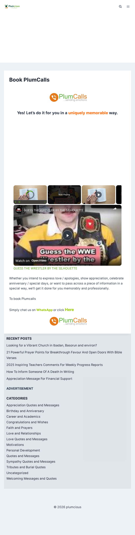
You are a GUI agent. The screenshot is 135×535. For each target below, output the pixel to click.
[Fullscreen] (45, 202)
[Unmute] (19, 202)
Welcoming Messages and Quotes (31, 478)
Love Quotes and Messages (26, 439)
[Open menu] (128, 6)
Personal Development (23, 450)
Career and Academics (23, 416)
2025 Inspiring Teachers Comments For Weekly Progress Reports (54, 365)
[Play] (15, 202)
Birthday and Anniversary (25, 411)
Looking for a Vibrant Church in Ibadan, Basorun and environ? (51, 345)
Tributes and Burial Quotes (26, 467)
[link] (18, 210)
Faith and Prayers (19, 428)
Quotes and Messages (22, 456)
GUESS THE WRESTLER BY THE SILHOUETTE (53, 210)
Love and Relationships (23, 433)
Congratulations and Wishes (27, 422)
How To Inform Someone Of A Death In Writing (40, 372)
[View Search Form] (120, 7)
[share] (115, 209)
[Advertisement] (67, 38)
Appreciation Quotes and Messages (32, 405)
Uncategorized (17, 473)
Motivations (15, 445)
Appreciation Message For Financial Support (39, 379)
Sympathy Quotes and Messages (30, 461)
